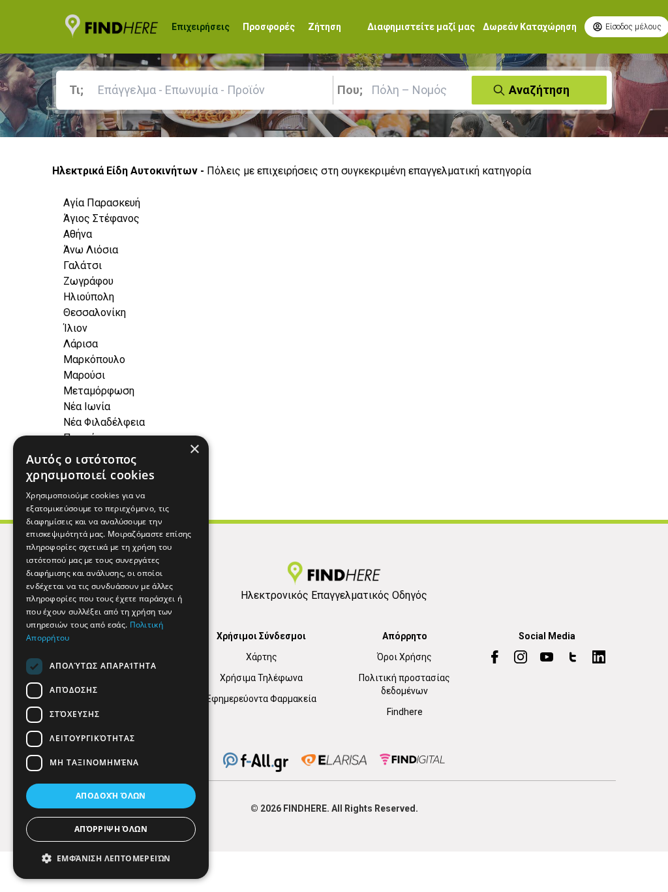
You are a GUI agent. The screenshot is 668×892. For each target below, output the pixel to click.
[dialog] (111, 657)
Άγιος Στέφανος (101, 218)
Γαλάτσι (82, 265)
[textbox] (197, 90)
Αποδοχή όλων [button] (111, 795)
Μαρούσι (84, 375)
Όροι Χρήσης (404, 657)
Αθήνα (77, 234)
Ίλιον (75, 328)
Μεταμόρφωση (98, 391)
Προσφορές (269, 27)
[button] (111, 858)
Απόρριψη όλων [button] (110, 829)
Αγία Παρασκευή (101, 203)
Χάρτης (261, 657)
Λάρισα (80, 344)
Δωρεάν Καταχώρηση (530, 27)
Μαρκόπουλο (94, 359)
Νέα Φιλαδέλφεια (104, 422)
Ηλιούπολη (88, 297)
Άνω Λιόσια (90, 250)
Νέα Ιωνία (86, 406)
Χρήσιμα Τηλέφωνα (261, 678)
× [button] (194, 449)
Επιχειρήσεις (201, 27)
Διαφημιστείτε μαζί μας (421, 27)
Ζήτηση (324, 27)
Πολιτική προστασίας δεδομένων (404, 684)
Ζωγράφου (88, 281)
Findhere (405, 712)
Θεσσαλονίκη (94, 312)
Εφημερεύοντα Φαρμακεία (261, 698)
